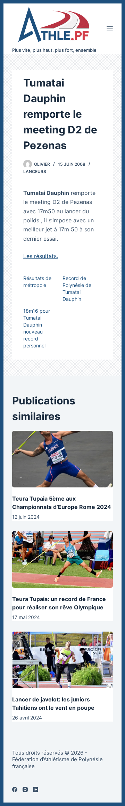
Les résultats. (40, 256)
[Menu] (110, 29)
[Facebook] (14, 789)
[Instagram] (25, 789)
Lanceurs (34, 171)
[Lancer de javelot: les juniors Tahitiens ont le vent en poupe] (62, 660)
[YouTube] (35, 789)
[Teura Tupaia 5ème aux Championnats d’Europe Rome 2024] (62, 459)
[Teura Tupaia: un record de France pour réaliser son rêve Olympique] (62, 559)
